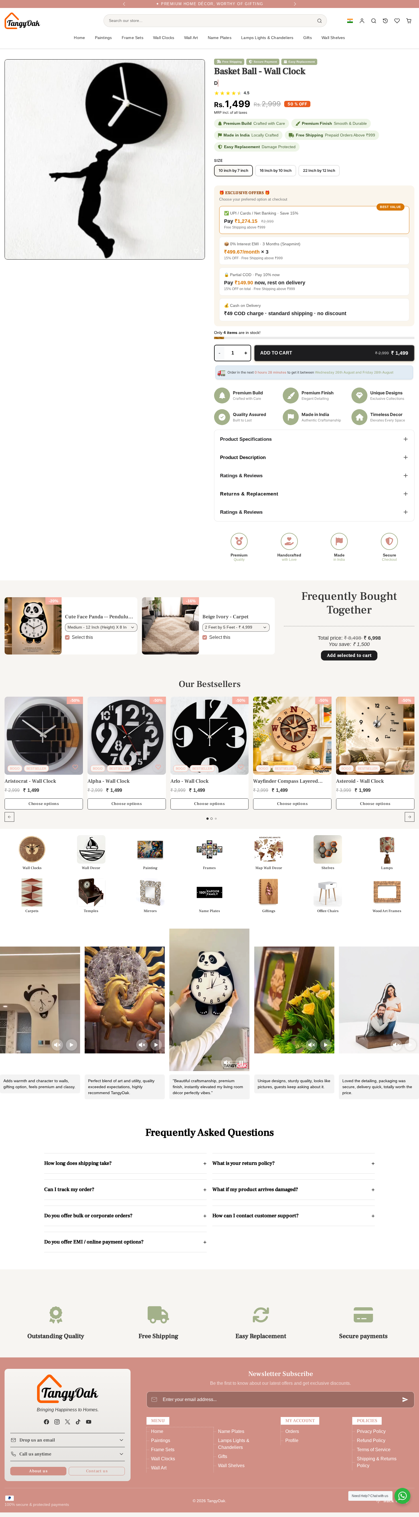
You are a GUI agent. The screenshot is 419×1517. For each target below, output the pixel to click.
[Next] (295, 6)
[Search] (319, 25)
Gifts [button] (307, 42)
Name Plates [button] (219, 42)
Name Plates (231, 1436)
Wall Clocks (163, 1463)
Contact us (97, 1475)
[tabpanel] (209, 767)
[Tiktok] (78, 1426)
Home (79, 42)
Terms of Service (373, 1454)
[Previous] (124, 6)
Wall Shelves (333, 42)
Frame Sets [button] (132, 42)
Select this (82, 641)
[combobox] (208, 25)
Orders (292, 1436)
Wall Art (158, 1472)
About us (38, 1475)
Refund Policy (371, 1445)
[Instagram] (57, 1426)
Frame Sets (162, 1454)
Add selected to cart (349, 660)
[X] (67, 1426)
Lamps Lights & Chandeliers (267, 42)
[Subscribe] (405, 1404)
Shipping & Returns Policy (376, 1467)
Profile (291, 1445)
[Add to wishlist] (196, 252)
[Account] (362, 25)
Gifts (222, 1461)
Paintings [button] (103, 42)
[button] (350, 25)
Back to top (396, 1505)
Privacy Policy (371, 1436)
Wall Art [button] (191, 42)
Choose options (44, 808)
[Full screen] (197, 68)
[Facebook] (46, 1426)
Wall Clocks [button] (163, 42)
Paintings (160, 1445)
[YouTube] (89, 1426)
